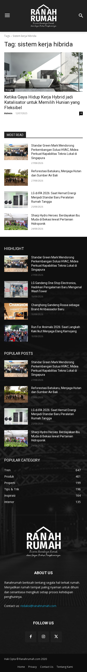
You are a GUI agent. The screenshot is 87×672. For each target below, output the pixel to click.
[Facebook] (30, 637)
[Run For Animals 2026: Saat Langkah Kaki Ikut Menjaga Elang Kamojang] (16, 333)
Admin (8, 113)
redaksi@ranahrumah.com (38, 606)
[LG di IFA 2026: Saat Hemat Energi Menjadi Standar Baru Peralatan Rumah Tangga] (16, 199)
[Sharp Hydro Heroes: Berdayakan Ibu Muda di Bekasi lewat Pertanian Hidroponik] (16, 221)
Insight (9, 89)
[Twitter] (56, 637)
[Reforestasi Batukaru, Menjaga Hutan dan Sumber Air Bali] (16, 177)
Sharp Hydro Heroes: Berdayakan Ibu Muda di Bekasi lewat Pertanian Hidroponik (55, 219)
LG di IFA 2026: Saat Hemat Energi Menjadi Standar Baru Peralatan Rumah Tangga (53, 197)
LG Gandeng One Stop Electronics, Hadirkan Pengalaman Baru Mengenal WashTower (56, 287)
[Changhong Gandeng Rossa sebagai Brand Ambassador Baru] (16, 311)
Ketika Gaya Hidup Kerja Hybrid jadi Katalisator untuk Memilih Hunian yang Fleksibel (42, 102)
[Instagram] (43, 637)
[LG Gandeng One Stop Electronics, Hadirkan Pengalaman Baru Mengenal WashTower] (16, 289)
